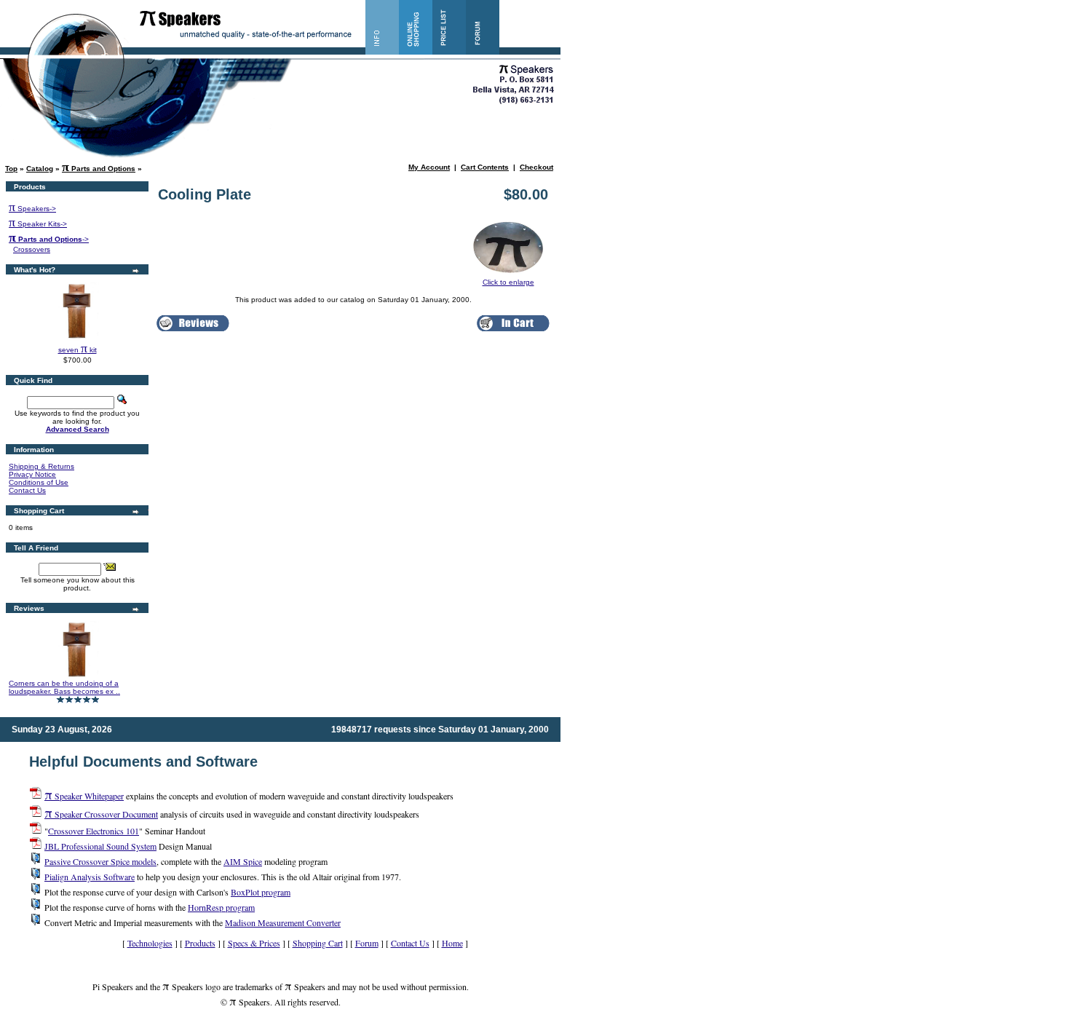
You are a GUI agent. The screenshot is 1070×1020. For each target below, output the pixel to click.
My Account (429, 167)
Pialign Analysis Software (89, 876)
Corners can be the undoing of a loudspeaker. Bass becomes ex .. (64, 687)
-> (49, 239)
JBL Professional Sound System (100, 846)
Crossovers (31, 249)
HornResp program (221, 907)
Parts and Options (98, 169)
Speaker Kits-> (38, 224)
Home (452, 943)
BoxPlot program (260, 892)
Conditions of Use (38, 482)
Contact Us (27, 490)
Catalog (39, 169)
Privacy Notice (32, 474)
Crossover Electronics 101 (93, 831)
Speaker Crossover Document (101, 814)
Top (11, 169)
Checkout (536, 167)
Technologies (150, 943)
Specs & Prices (254, 943)
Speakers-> (32, 209)
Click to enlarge (508, 282)
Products (200, 943)
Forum (367, 943)
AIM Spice (242, 861)
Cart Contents (485, 167)
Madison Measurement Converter (283, 922)
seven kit (77, 350)
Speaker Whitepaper (84, 796)
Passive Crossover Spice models (100, 861)
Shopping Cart (318, 943)
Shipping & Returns (41, 466)
